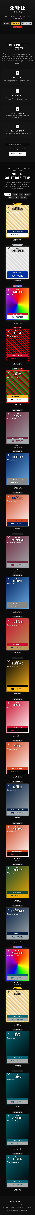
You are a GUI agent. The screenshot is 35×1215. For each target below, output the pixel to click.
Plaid (17, 197)
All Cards (8, 194)
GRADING (13, 1207)
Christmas (23, 197)
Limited (11, 197)
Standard (15, 194)
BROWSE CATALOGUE (17, 154)
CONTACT (30, 1207)
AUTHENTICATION (21, 1207)
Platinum (27, 194)
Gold (21, 194)
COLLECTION (5, 1207)
